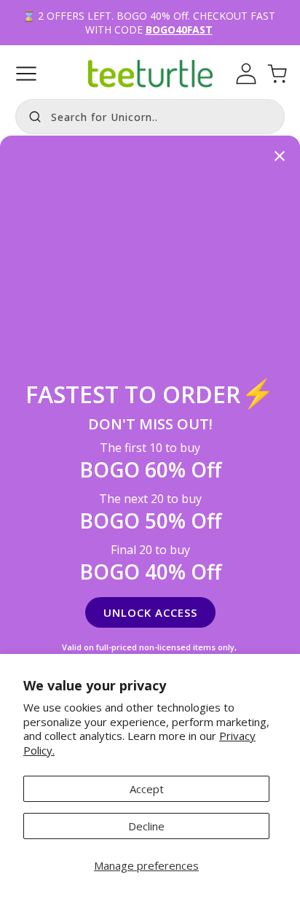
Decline (146, 826)
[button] (26, 73)
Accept (147, 789)
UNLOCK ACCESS (150, 612)
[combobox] (150, 116)
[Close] (279, 157)
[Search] (31, 115)
